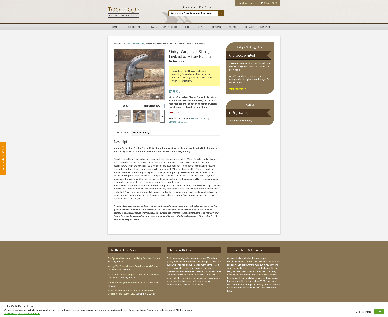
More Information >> (239, 89)
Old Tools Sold (138, 44)
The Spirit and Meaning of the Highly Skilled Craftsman (134, 258)
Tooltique (123, 9)
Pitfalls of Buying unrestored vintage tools (128, 282)
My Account (247, 3)
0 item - (270, 3)
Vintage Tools (247, 261)
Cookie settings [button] (363, 311)
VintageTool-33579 (178, 122)
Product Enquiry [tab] (141, 132)
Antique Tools (262, 274)
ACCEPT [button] (378, 312)
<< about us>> (196, 284)
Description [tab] (123, 132)
